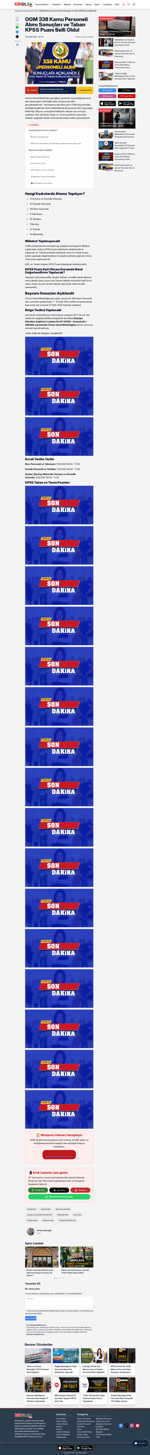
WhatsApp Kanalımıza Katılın (61, 1197)
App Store (61, 1190)
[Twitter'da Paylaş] (17, 37)
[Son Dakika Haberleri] (123, 4)
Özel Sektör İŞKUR (103, 1434)
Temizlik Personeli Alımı (67, 1220)
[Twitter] (126, 1425)
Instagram (82, 1190)
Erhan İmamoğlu (44, 1230)
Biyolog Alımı (45, 1209)
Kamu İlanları (41, 4)
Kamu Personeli (84, 1419)
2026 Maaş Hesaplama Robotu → (59, 1156)
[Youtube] (137, 1425)
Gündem (56, 4)
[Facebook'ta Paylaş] (17, 32)
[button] (90, 1257)
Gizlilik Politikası (63, 1432)
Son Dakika (61, 1419)
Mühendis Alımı (63, 1215)
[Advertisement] (117, 187)
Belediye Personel (103, 1419)
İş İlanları (107, 4)
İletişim (59, 1426)
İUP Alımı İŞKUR (102, 1429)
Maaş (88, 4)
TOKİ (116, 4)
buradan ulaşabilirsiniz (35, 1334)
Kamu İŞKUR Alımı (84, 1432)
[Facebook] (121, 1425)
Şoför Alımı (77, 1215)
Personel (77, 4)
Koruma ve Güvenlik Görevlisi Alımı (39, 1215)
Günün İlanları (62, 1424)
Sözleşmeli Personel (86, 1421)
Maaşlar (99, 1432)
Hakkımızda (61, 1437)
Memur (67, 4)
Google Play (39, 1190)
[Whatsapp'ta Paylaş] (17, 27)
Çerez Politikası (63, 1434)
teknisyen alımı (48, 1220)
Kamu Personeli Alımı (30, 11)
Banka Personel (84, 1424)
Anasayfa (18, 11)
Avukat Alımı (31, 1209)
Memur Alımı (82, 1434)
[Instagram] (132, 1425)
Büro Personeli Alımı (63, 1209)
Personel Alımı (83, 1437)
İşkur (97, 4)
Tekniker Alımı (32, 1220)
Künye (59, 1429)
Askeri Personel (103, 1421)
